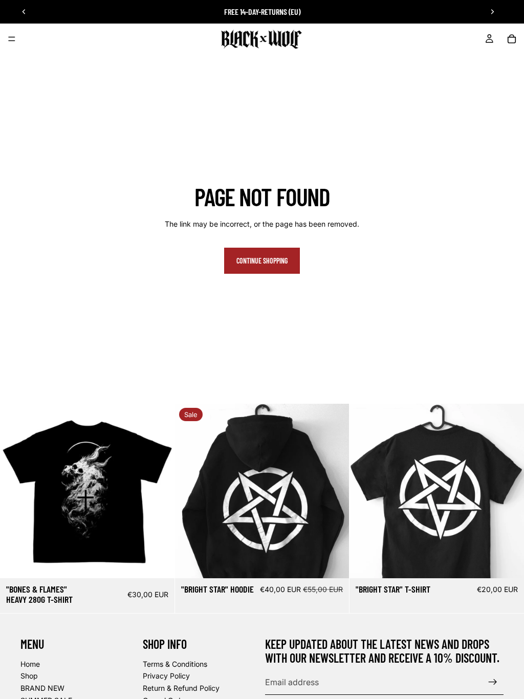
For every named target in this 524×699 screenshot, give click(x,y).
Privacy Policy (166, 675)
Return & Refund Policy (181, 688)
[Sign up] (493, 682)
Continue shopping (262, 260)
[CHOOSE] (158, 562)
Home (30, 663)
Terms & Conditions (175, 663)
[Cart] (511, 39)
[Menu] (12, 39)
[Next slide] (492, 12)
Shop (29, 675)
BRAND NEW (42, 688)
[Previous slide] (24, 12)
